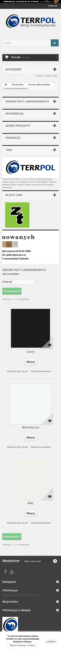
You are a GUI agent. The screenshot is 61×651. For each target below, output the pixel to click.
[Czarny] (30, 328)
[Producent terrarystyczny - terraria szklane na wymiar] (30, 1)
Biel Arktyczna (30, 427)
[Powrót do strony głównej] (6, 85)
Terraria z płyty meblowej (39, 85)
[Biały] (30, 479)
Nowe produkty (17, 125)
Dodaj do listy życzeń (17, 371)
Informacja (14, 113)
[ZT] (17, 215)
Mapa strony (51, 76)
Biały (30, 503)
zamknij (51, 641)
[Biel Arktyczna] (30, 404)
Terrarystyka (17, 85)
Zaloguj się (52, 6)
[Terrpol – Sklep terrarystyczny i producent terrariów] (30, 21)
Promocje (12, 138)
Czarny (30, 351)
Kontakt (39, 76)
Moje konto (10, 601)
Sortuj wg (7, 282)
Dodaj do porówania (41, 371)
